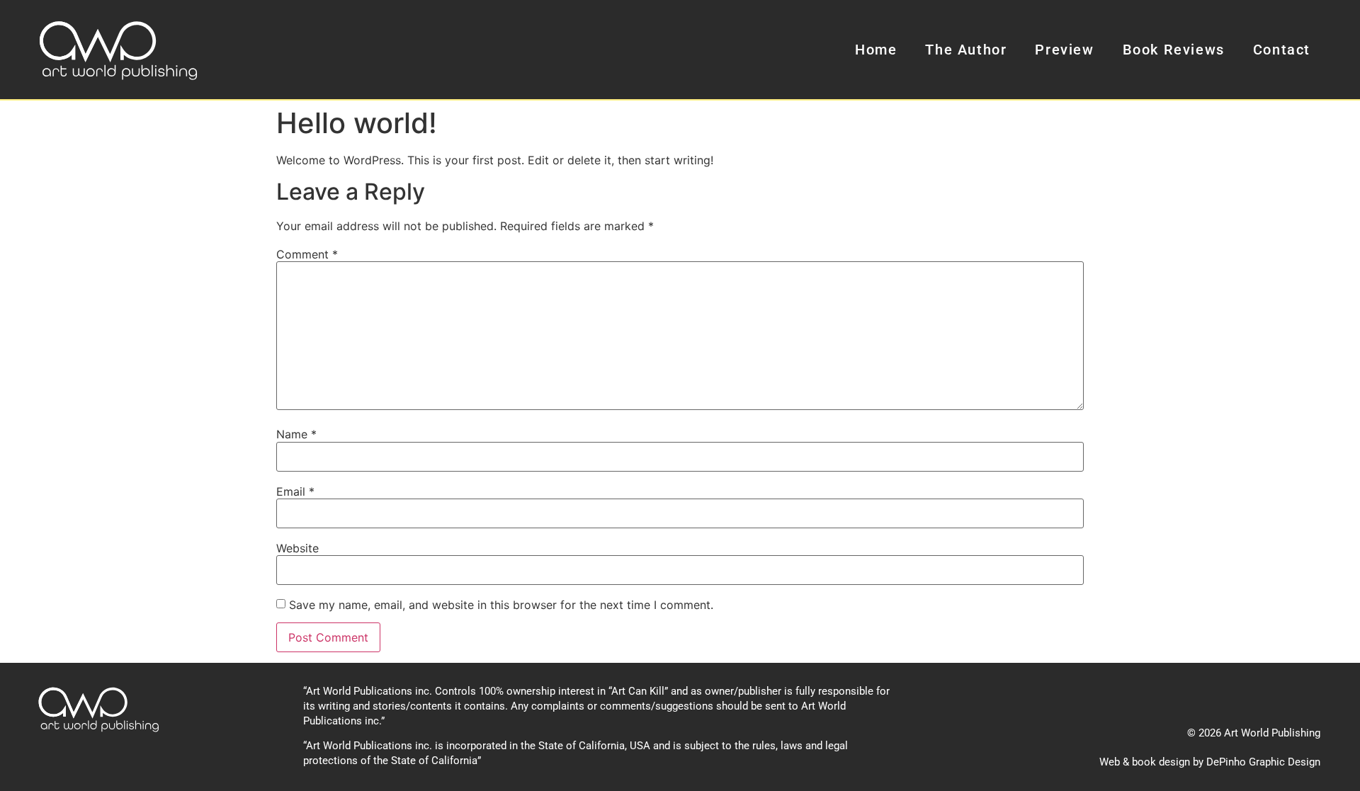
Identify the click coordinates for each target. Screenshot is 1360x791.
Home (876, 49)
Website (297, 548)
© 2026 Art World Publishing (1253, 733)
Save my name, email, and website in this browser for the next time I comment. (501, 604)
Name (296, 434)
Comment (307, 254)
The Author (966, 49)
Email (295, 491)
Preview (1064, 49)
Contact (1281, 49)
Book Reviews (1174, 49)
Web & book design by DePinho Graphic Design (1209, 762)
